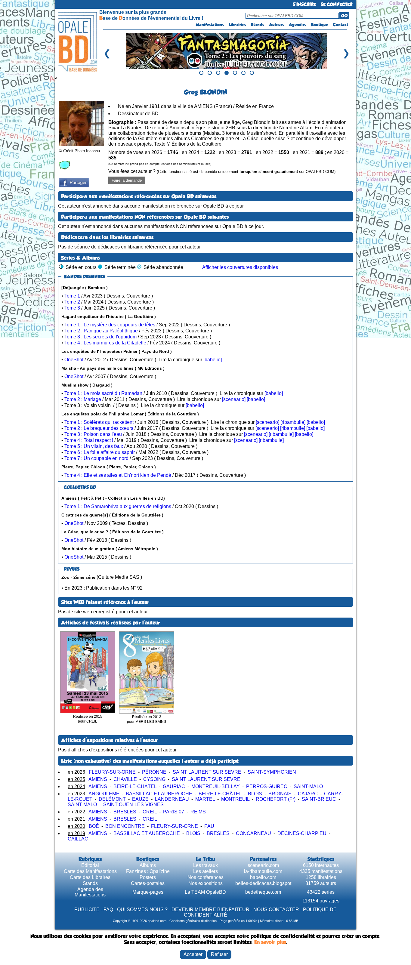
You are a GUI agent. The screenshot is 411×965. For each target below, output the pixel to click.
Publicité (87, 909)
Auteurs (276, 24)
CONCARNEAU (253, 833)
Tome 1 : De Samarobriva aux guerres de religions (117, 506)
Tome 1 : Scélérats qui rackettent (99, 422)
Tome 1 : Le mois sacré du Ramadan (103, 393)
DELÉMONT (112, 799)
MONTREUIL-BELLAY (215, 786)
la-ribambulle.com (263, 871)
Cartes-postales (148, 883)
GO (344, 15)
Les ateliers (205, 871)
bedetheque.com (263, 892)
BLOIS (255, 793)
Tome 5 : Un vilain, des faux (93, 446)
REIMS (198, 811)
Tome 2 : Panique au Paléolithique (101, 330)
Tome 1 (72, 295)
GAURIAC (174, 786)
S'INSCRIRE (304, 4)
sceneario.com (263, 865)
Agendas (297, 24)
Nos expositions (205, 883)
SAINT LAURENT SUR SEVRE (207, 772)
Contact (340, 24)
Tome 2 (72, 301)
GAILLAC (78, 838)
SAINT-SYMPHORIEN (272, 772)
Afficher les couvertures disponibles (240, 267)
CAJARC (308, 793)
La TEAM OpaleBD (205, 892)
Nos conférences (205, 877)
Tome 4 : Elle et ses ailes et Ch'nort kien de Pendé (117, 475)
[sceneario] (234, 399)
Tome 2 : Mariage (82, 399)
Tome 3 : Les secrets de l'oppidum (100, 336)
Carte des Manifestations (90, 871)
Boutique (319, 24)
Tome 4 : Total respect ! (88, 440)
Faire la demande (127, 180)
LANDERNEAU (172, 799)
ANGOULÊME (103, 793)
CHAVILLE (125, 779)
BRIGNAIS (280, 793)
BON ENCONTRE (125, 826)
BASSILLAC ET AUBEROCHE (159, 793)
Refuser (219, 954)
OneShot (73, 359)
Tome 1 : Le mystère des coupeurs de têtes (109, 324)
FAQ (108, 909)
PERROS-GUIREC (266, 786)
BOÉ (94, 826)
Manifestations (210, 24)
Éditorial (90, 865)
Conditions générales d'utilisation (193, 921)
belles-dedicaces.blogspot (263, 883)
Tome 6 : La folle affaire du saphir (99, 452)
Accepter (193, 954)
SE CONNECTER (336, 4)
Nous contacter (276, 909)
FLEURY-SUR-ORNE (112, 772)
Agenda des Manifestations (90, 892)
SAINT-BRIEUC (319, 799)
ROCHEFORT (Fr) (275, 799)
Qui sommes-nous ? (142, 909)
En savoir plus (270, 942)
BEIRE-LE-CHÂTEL (134, 786)
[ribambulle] (292, 422)
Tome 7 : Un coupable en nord (96, 458)
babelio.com (263, 877)
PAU (209, 826)
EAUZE (140, 799)
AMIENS (97, 779)
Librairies (237, 24)
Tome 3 (72, 307)
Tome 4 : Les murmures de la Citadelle (105, 342)
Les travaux (205, 865)
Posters (148, 877)
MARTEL (205, 799)
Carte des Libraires (90, 877)
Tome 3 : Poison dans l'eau (93, 434)
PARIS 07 (173, 811)
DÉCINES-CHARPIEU (301, 833)
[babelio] (212, 359)
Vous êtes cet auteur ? (221, 171)
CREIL (150, 811)
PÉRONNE (154, 772)
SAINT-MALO (308, 786)
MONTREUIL (235, 799)
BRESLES (124, 811)
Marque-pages (147, 892)
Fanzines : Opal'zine (148, 871)
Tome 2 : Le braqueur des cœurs (98, 428)
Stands (257, 24)
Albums (148, 865)
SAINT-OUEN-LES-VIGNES (133, 804)
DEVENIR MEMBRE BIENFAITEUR (210, 909)
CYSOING (154, 779)
